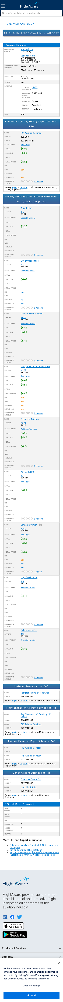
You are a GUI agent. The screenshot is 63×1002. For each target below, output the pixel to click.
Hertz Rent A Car (29, 787)
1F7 (22, 212)
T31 (22, 476)
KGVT (23, 423)
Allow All (31, 995)
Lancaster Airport (29, 525)
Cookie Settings (31, 985)
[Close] (59, 963)
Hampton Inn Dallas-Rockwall (35, 693)
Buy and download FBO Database (26, 850)
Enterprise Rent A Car (31, 779)
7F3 (22, 265)
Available (25, 144)
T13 (22, 634)
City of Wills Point (29, 577)
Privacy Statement (38, 978)
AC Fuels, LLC (27, 472)
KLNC (23, 529)
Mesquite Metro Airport (32, 313)
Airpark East (26, 208)
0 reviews (38, 181)
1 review (38, 572)
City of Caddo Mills (30, 261)
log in (14, 187)
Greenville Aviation (30, 419)
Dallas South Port (29, 630)
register (23, 187)
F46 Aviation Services (31, 133)
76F (22, 581)
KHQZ (23, 317)
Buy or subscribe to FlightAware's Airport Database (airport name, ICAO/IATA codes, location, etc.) (34, 853)
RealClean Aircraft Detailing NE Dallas (36, 715)
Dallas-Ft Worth (28, 56)
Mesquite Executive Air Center (35, 366)
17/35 (34, 87)
